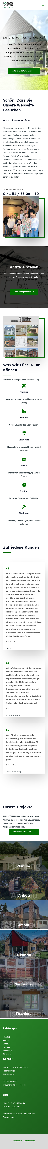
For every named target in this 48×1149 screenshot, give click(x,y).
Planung (6, 1037)
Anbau (6, 1040)
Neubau (6, 1047)
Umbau (6, 1044)
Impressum (18, 1141)
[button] (24, 71)
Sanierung (7, 1051)
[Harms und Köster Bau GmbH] (8, 5)
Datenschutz (29, 1141)
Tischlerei (7, 1054)
